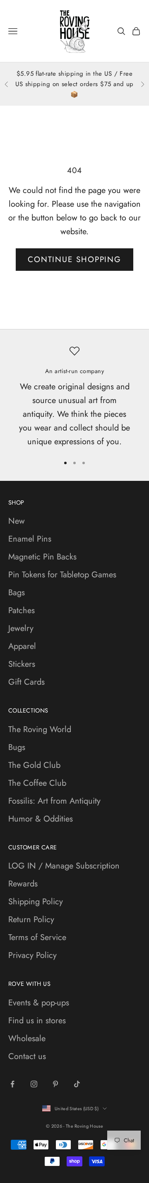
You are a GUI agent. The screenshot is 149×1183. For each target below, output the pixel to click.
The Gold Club (34, 765)
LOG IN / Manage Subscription (64, 866)
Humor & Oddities (40, 819)
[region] (74, 397)
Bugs (16, 747)
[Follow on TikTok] (77, 1084)
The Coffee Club (37, 783)
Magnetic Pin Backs (42, 557)
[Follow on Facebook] (12, 1084)
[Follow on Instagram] (34, 1084)
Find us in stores (37, 1021)
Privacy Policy (32, 955)
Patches (21, 610)
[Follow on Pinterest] (55, 1084)
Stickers (21, 664)
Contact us (27, 1056)
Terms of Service (37, 937)
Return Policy (31, 919)
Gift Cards (26, 682)
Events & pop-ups (38, 1003)
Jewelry (21, 628)
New (16, 521)
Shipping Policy (35, 902)
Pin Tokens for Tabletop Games (62, 575)
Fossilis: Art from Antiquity (54, 801)
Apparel (22, 646)
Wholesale (27, 1038)
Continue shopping (74, 259)
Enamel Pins (29, 539)
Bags (16, 593)
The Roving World (39, 729)
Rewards (23, 884)
